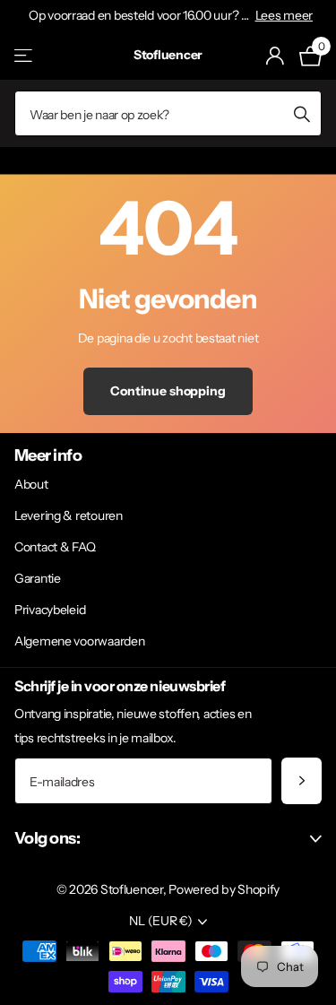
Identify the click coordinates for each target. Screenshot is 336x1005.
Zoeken (302, 113)
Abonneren (301, 781)
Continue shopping (168, 391)
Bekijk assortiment (24, 55)
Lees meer (284, 15)
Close (168, 839)
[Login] (275, 55)
